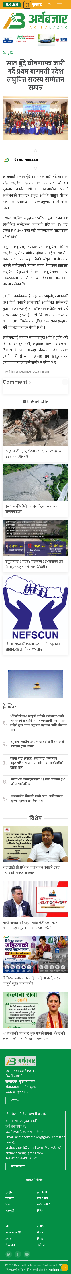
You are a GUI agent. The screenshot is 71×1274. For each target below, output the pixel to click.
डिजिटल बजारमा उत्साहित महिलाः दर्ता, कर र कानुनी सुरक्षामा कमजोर (31, 981)
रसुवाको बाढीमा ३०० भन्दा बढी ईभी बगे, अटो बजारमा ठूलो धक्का (37, 744)
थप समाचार (36, 401)
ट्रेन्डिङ (9, 706)
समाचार (9, 1198)
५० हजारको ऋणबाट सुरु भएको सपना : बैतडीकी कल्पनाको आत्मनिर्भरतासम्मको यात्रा (34, 1036)
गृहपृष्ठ (8, 1192)
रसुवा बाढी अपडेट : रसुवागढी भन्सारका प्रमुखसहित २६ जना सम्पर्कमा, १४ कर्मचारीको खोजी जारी (37, 763)
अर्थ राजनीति (43, 1204)
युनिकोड (37, 5)
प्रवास (8, 1238)
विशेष (35, 818)
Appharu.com (57, 1269)
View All (16, 1100)
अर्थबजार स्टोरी (13, 1232)
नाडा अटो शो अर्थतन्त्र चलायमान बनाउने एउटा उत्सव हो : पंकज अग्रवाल (31, 870)
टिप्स (7, 1204)
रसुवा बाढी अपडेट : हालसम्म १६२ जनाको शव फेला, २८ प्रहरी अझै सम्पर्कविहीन (34, 564)
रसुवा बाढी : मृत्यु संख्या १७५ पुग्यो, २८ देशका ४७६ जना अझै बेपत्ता (33, 454)
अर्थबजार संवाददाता (25, 160)
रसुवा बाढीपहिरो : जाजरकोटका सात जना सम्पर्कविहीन (32, 509)
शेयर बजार (11, 1245)
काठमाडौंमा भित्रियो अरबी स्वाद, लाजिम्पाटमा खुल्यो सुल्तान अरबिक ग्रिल (37, 798)
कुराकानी (42, 1192)
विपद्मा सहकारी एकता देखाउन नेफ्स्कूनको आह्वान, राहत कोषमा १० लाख (32, 647)
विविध (40, 1210)
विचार (40, 1238)
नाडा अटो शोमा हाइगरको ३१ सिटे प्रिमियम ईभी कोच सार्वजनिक (38, 781)
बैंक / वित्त (42, 1198)
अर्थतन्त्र (41, 1245)
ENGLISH (11, 4)
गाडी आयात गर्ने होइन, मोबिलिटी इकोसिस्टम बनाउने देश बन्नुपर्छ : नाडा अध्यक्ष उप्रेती (31, 925)
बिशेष (40, 1232)
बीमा (7, 1226)
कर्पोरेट (40, 1226)
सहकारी (9, 1210)
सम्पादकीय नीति (18, 1166)
